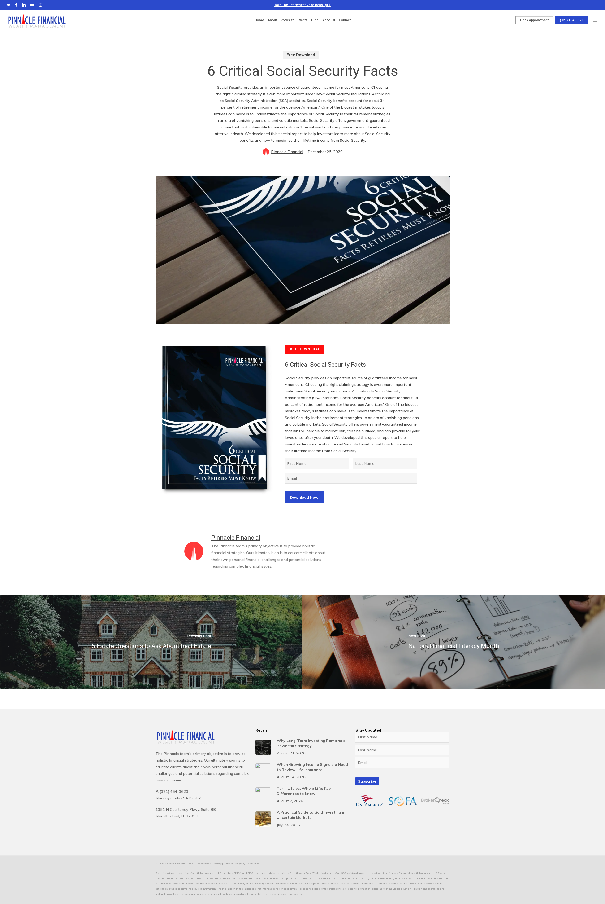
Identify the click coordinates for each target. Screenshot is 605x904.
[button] (595, 20)
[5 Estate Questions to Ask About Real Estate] (151, 642)
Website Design (233, 863)
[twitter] (8, 5)
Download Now (304, 497)
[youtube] (32, 5)
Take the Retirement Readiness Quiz (302, 5)
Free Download (301, 54)
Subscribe (367, 781)
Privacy (217, 863)
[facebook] (16, 5)
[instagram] (40, 5)
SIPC (250, 873)
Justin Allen (252, 863)
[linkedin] (24, 5)
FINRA (237, 873)
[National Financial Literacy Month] (453, 642)
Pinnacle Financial (287, 151)
